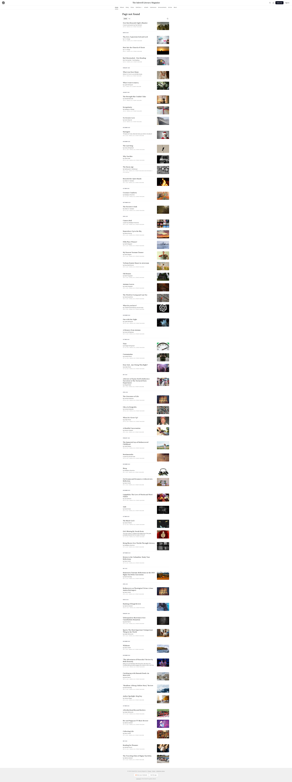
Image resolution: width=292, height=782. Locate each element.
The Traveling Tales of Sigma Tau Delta (137, 756)
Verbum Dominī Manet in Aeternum (136, 263)
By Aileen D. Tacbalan (128, 208)
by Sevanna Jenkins (128, 297)
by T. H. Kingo (126, 39)
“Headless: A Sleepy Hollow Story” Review (138, 685)
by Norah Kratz (127, 509)
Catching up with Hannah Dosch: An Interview (136, 674)
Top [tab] (129, 18)
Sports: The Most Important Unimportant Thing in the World (138, 631)
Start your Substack (142, 775)
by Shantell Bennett (128, 98)
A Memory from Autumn (132, 330)
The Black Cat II (128, 521)
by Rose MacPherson (128, 265)
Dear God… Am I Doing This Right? (135, 365)
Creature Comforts (130, 193)
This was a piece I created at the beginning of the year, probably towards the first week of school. (137, 534)
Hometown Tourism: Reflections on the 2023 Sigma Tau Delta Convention (139, 574)
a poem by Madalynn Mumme (131, 222)
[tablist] (127, 18)
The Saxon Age (128, 167)
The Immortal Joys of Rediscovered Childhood (135, 443)
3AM (124, 507)
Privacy (149, 771)
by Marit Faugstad (127, 275)
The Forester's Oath (130, 207)
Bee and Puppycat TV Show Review (135, 721)
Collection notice (160, 771)
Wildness (126, 645)
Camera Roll (127, 220)
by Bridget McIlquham (129, 345)
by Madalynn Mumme (129, 195)
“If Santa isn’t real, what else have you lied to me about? (137, 134)
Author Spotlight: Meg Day (132, 696)
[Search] (269, 2)
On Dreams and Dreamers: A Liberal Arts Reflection (137, 480)
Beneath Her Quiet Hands (132, 179)
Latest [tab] (125, 18)
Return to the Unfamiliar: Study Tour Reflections (136, 558)
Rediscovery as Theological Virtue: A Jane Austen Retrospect (138, 589)
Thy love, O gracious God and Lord (135, 37)
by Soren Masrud (127, 120)
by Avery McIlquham (128, 148)
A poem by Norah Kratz (129, 456)
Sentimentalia (128, 454)
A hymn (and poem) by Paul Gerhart (132, 25)
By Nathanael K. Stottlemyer (130, 169)
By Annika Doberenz (128, 398)
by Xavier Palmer (127, 523)
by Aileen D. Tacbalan (128, 181)
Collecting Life (128, 731)
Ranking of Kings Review (132, 604)
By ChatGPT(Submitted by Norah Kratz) (133, 307)
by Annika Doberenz (128, 409)
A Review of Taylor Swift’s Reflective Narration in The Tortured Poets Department (136, 381)
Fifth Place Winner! (130, 242)
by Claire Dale (126, 158)
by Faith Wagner (127, 254)
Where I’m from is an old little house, (132, 74)
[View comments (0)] (134, 29)
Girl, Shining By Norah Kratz (133, 531)
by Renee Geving (127, 233)
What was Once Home (131, 72)
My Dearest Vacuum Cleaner (133, 252)
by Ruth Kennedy (127, 576)
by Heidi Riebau (127, 446)
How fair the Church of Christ (134, 47)
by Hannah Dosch (127, 747)
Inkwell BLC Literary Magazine (134, 26)
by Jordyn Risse (127, 367)
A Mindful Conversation (131, 428)
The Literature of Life (131, 396)
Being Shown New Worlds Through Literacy (139, 543)
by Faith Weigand (127, 244)
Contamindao (128, 354)
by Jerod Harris (127, 622)
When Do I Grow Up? (130, 418)
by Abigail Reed (127, 385)
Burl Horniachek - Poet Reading (134, 58)
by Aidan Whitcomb (128, 634)
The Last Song (128, 146)
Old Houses (127, 274)
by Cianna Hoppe (127, 698)
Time (125, 344)
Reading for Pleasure (130, 745)
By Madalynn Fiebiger (128, 109)
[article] (146, 26)
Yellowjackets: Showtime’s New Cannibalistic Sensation (134, 619)
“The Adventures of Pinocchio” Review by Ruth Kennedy (138, 660)
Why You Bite (128, 156)
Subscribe (279, 2)
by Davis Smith (127, 483)
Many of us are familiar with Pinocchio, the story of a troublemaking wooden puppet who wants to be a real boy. (138, 664)
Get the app (153, 775)
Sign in (287, 2)
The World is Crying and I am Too (135, 295)
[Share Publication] (273, 2)
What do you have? (130, 305)
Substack (138, 778)
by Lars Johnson (127, 498)
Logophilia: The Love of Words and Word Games (137, 495)
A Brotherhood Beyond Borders (134, 710)
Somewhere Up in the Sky (132, 231)
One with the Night (130, 319)
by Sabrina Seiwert (128, 606)
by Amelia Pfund (127, 356)
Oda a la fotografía (129, 407)
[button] (116, 7)
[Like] (124, 29)
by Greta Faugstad (127, 286)
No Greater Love (129, 118)
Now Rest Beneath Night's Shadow (135, 23)
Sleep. (125, 468)
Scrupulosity (127, 107)
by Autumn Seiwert (128, 430)
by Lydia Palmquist (128, 84)
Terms (153, 771)
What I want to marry (131, 83)
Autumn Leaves (128, 284)
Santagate (126, 132)
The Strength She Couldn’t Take (134, 96)
